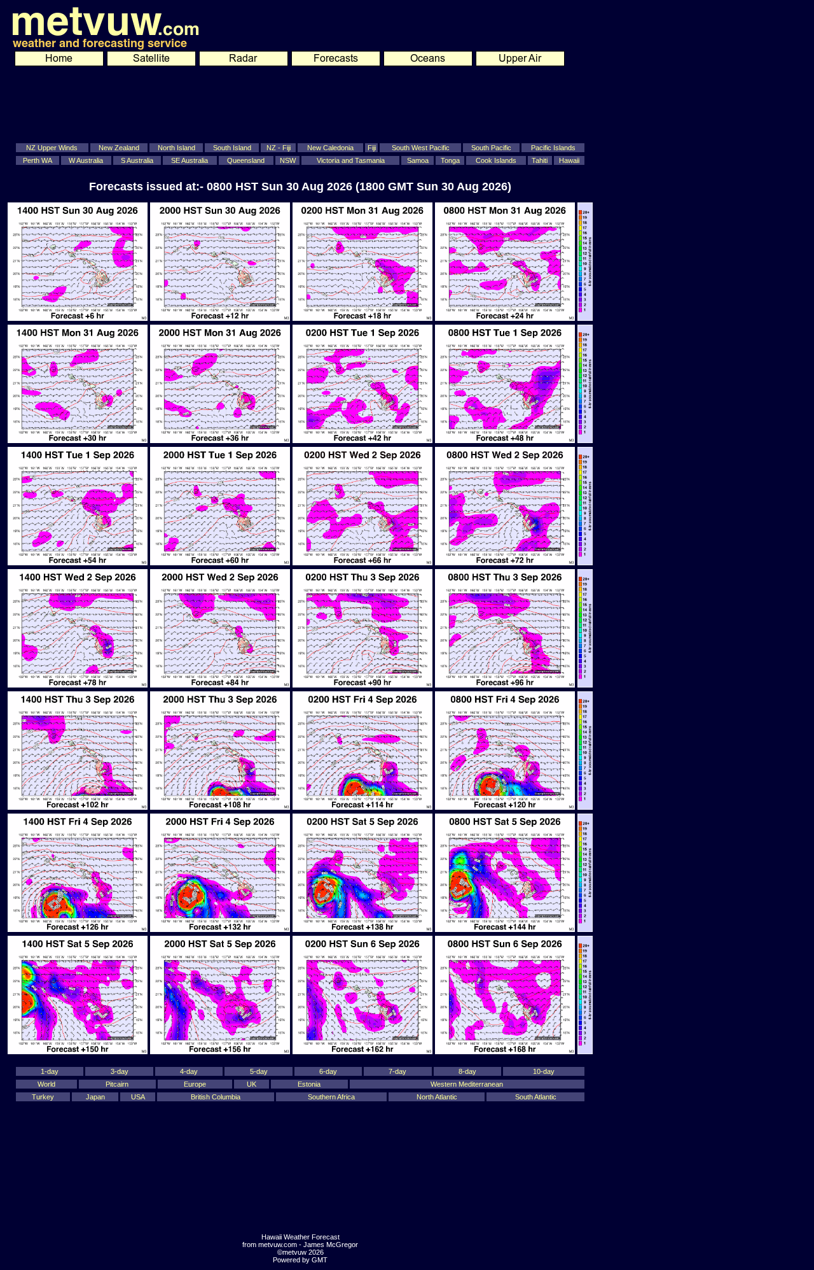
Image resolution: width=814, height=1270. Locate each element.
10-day (544, 1071)
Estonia (309, 1084)
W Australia (86, 160)
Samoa (418, 160)
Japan (95, 1097)
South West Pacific (421, 148)
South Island (232, 148)
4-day (189, 1071)
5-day (259, 1071)
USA (138, 1097)
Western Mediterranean (467, 1084)
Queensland (246, 160)
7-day (397, 1071)
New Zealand (119, 148)
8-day (467, 1071)
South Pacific (491, 148)
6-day (328, 1071)
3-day (119, 1071)
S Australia (137, 160)
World (46, 1084)
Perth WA (37, 160)
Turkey (43, 1097)
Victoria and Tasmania (351, 160)
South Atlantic (535, 1097)
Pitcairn (117, 1084)
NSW (288, 160)
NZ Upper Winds (52, 148)
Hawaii (569, 160)
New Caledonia (330, 148)
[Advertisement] (291, 102)
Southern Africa (331, 1097)
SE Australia (189, 160)
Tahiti (540, 160)
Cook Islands (496, 160)
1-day (50, 1071)
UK (251, 1084)
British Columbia (215, 1097)
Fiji (372, 148)
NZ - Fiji (278, 148)
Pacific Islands (553, 148)
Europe (195, 1084)
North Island (176, 148)
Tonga (450, 160)
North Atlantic (437, 1097)
